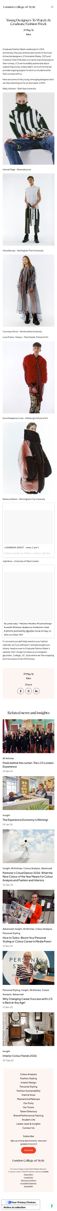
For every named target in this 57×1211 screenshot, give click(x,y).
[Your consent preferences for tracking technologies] (52, 1206)
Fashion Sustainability (28, 1090)
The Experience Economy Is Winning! (25, 819)
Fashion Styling (28, 1078)
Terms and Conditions (28, 1180)
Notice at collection (15, 1207)
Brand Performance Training (28, 1115)
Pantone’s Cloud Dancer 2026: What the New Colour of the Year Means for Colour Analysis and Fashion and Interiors (28, 876)
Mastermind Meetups (28, 1098)
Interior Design (28, 1082)
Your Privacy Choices (23, 1202)
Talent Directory (28, 1111)
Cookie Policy (28, 1177)
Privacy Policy (28, 1174)
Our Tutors (28, 1107)
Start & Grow (28, 1094)
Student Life (28, 1119)
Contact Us (28, 1127)
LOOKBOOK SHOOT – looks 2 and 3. (22, 547)
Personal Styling (28, 1086)
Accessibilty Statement (28, 1183)
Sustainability (28, 1186)
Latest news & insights (28, 1123)
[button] (52, 6)
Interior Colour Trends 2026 (20, 1055)
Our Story (28, 1103)
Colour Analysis (28, 1074)
